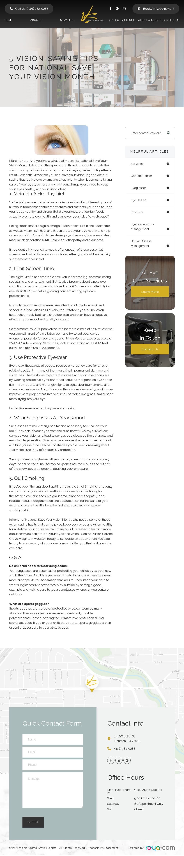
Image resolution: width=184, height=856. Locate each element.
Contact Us (170, 20)
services (137, 164)
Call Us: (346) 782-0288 (31, 8)
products (137, 212)
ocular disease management (141, 243)
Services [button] (66, 19)
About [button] (35, 19)
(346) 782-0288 (124, 748)
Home (8, 20)
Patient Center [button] (147, 19)
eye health (138, 200)
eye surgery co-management (142, 226)
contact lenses (142, 176)
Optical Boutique (122, 20)
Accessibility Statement (103, 848)
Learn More (150, 291)
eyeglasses (138, 188)
